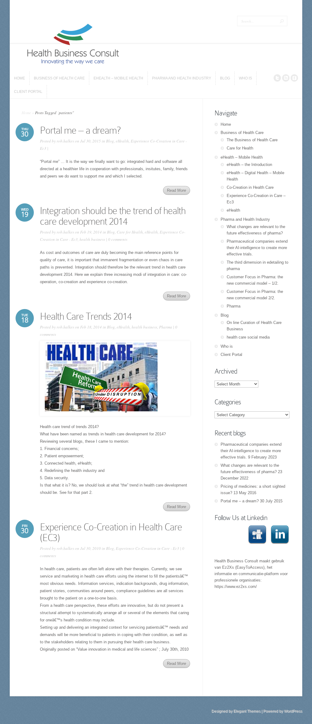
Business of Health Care (242, 132)
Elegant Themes (247, 711)
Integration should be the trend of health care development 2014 (113, 216)
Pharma (165, 327)
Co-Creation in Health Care (250, 187)
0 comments (117, 239)
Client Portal (231, 354)
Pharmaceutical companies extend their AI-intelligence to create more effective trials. (257, 247)
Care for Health (130, 232)
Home (26, 112)
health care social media (248, 337)
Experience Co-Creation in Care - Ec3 (147, 548)
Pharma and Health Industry (245, 219)
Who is (227, 346)
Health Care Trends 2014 (86, 316)
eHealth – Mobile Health (242, 157)
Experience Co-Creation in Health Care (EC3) (111, 532)
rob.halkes (65, 141)
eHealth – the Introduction (249, 164)
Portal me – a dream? (80, 130)
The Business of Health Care (252, 140)
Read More (176, 190)
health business (92, 239)
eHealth (122, 141)
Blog (110, 141)
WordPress (293, 711)
